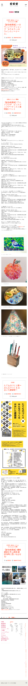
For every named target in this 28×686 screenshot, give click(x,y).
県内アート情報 (17, 630)
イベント (17, 20)
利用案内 (3, 625)
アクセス (3, 635)
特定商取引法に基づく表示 (5, 639)
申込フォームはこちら (5, 89)
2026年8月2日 (17, 113)
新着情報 (3, 627)
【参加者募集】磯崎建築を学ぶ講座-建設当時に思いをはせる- (12, 553)
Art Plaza (2, 683)
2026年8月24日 (17, 37)
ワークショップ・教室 (12, 21)
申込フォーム (21, 226)
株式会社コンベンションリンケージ (25, 640)
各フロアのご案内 (12, 630)
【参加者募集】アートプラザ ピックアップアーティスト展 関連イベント (13, 105)
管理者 (9, 37)
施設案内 (3, 623)
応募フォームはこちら (5, 609)
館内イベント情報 (17, 627)
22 (9, 617)
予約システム (4, 637)
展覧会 (17, 99)
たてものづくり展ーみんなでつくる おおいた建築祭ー (12, 387)
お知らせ (12, 20)
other (8, 20)
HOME (2, 621)
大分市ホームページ (25, 627)
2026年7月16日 (17, 560)
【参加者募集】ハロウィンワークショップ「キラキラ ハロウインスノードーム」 (12, 29)
